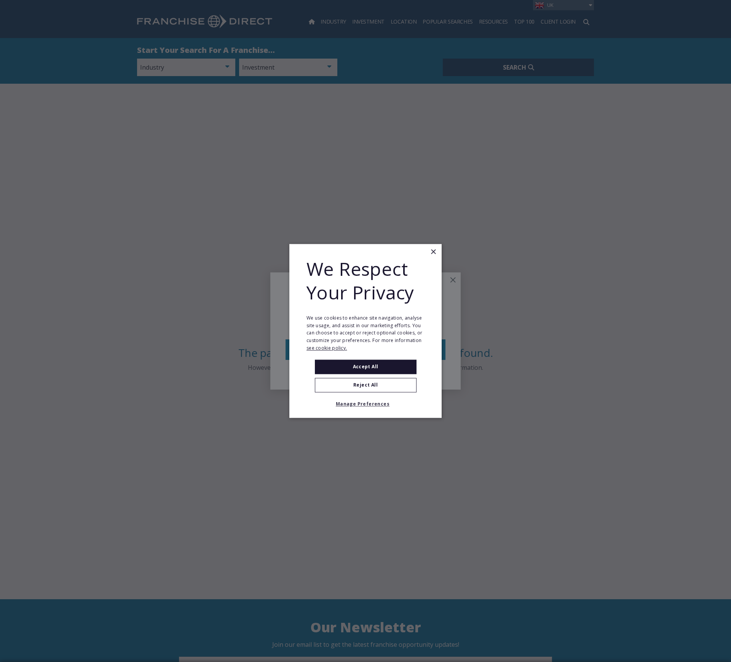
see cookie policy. (326, 348)
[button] (365, 404)
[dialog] (365, 331)
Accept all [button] (365, 366)
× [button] (433, 252)
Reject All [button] (365, 385)
